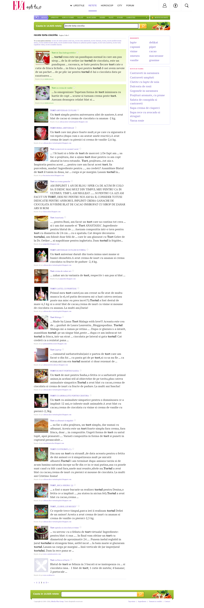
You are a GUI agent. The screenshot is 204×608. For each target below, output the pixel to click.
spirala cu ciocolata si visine (64, 527)
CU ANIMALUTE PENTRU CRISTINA (69, 395)
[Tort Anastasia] (41, 223)
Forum (130, 5)
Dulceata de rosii (140, 86)
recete (104, 41)
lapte (133, 42)
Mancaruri (91, 17)
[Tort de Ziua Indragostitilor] (43, 58)
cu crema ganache (60, 181)
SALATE (80, 17)
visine (133, 51)
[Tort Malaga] (41, 322)
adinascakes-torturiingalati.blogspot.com (69, 122)
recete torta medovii (105, 43)
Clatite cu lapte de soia (144, 82)
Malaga (55, 317)
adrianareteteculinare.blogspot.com (51, 365)
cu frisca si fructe (60, 560)
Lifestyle (79, 5)
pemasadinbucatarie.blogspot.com (50, 344)
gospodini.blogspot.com (46, 244)
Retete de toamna (136, 69)
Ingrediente (142, 601)
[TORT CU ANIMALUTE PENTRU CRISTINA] (41, 401)
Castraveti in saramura (144, 73)
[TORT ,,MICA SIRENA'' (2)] (41, 490)
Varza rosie (137, 120)
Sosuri (120, 17)
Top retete (131, 601)
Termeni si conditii (155, 601)
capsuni (135, 47)
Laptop (55, 349)
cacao (153, 51)
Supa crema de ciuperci (145, 108)
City (119, 5)
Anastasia (56, 217)
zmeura (135, 56)
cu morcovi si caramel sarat (64, 149)
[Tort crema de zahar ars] (41, 276)
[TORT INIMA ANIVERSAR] (41, 133)
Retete (93, 5)
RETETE (44, 17)
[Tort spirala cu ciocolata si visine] (41, 533)
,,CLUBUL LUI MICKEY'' (63, 506)
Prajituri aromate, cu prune (147, 95)
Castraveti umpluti (142, 77)
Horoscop (107, 5)
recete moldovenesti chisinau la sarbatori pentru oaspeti (77, 43)
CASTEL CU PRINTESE (63, 288)
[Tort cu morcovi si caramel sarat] (41, 154)
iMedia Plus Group (57, 601)
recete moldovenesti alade (48, 43)
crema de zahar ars (60, 271)
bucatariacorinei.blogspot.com (49, 175)
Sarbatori (130, 17)
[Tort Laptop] (41, 355)
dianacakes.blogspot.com (47, 212)
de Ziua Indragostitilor (64, 52)
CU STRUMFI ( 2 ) (60, 449)
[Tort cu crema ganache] (41, 187)
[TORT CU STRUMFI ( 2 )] (41, 454)
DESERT (102, 17)
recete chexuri (96, 41)
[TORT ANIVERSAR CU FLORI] (41, 115)
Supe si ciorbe (68, 17)
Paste (111, 17)
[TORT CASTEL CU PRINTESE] (41, 294)
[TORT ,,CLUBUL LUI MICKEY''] (41, 512)
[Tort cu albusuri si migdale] (41, 426)
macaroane (156, 56)
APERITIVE (54, 17)
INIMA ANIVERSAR (62, 128)
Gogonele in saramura (144, 91)
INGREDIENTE (134, 38)
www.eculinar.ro (44, 575)
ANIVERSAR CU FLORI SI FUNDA (68, 250)
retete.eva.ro (44, 79)
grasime (154, 60)
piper (152, 47)
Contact (167, 601)
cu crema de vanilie (62, 87)
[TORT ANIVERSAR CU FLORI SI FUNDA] (41, 255)
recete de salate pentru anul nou (63, 41)
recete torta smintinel (82, 41)
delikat (153, 42)
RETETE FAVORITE (161, 17)
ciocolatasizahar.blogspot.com (49, 443)
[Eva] (20, 3)
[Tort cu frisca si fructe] (41, 565)
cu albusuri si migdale (61, 420)
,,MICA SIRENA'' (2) (61, 485)
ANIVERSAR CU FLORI (63, 110)
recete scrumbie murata (54, 45)
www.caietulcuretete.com (47, 554)
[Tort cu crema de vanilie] (43, 93)
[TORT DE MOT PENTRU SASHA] (41, 376)
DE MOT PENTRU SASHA (64, 370)
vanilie (134, 60)
